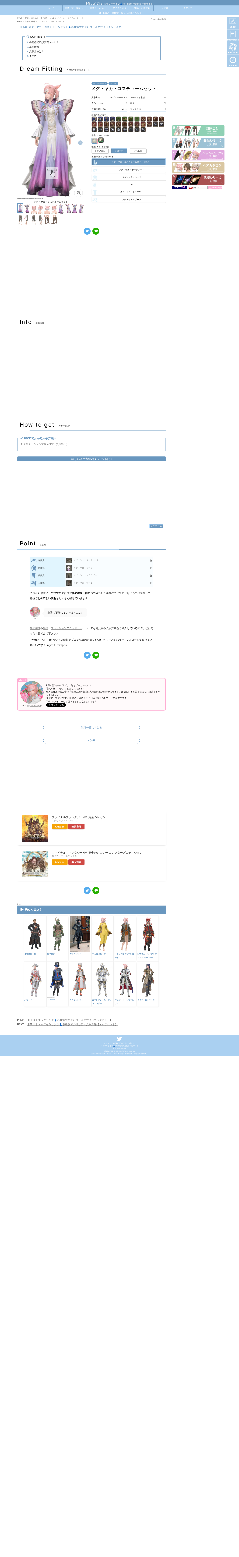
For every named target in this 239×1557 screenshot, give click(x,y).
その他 (164, 8)
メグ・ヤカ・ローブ (83, 567)
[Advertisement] (91, 278)
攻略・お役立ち (142, 8)
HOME (91, 740)
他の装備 (35, 628)
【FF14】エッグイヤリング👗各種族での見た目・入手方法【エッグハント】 (72, 1024)
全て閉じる (156, 525)
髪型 (45, 628)
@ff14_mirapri (57, 645)
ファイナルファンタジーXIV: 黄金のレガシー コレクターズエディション (97, 852)
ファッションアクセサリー (66, 628)
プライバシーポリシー (127, 1043)
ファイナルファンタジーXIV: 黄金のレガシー (80, 817)
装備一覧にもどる (91, 727)
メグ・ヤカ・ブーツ (83, 582)
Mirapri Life (94, 3)
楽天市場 (76, 826)
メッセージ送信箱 (111, 1043)
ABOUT (188, 8)
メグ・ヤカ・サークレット (86, 560)
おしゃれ (113, 83)
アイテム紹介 (119, 8)
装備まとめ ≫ (97, 8)
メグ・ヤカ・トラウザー (85, 575)
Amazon (59, 826)
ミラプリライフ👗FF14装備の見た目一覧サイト (119, 1046)
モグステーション (99, 83)
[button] (80, 142)
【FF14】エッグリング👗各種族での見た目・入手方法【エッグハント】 (69, 1020)
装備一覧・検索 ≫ (74, 8)
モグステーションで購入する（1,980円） (44, 444)
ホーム (51, 8)
